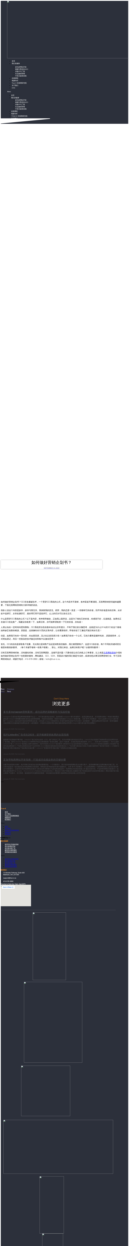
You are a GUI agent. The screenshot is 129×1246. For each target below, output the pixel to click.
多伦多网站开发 (10, 846)
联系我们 (8, 819)
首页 (13, 61)
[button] (57, 92)
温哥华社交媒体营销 (11, 844)
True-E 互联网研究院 (19, 83)
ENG (13, 88)
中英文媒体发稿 (21, 76)
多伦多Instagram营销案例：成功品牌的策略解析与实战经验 (36, 712)
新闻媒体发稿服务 (11, 852)
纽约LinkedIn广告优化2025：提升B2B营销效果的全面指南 (36, 734)
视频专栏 (15, 81)
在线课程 (15, 78)
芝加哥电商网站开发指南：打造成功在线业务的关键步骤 (34, 759)
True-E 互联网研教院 (12, 816)
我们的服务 (16, 63)
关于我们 (15, 85)
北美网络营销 (110, 652)
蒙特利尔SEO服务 (11, 850)
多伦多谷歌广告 (10, 848)
